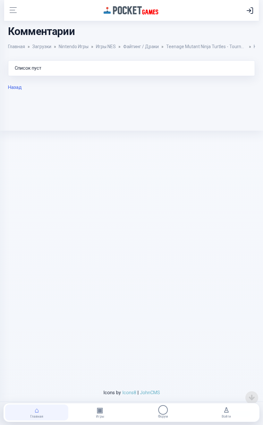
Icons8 (128, 392)
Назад (15, 87)
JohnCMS (150, 392)
